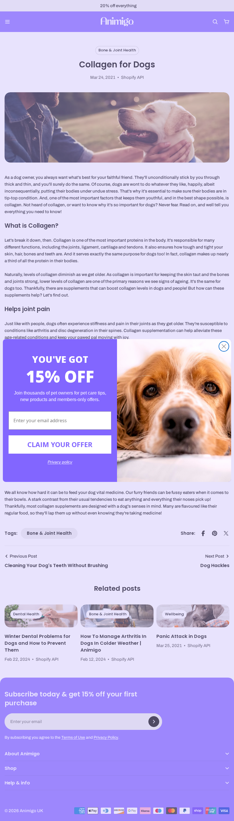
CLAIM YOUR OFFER (59, 444)
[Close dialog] (224, 346)
